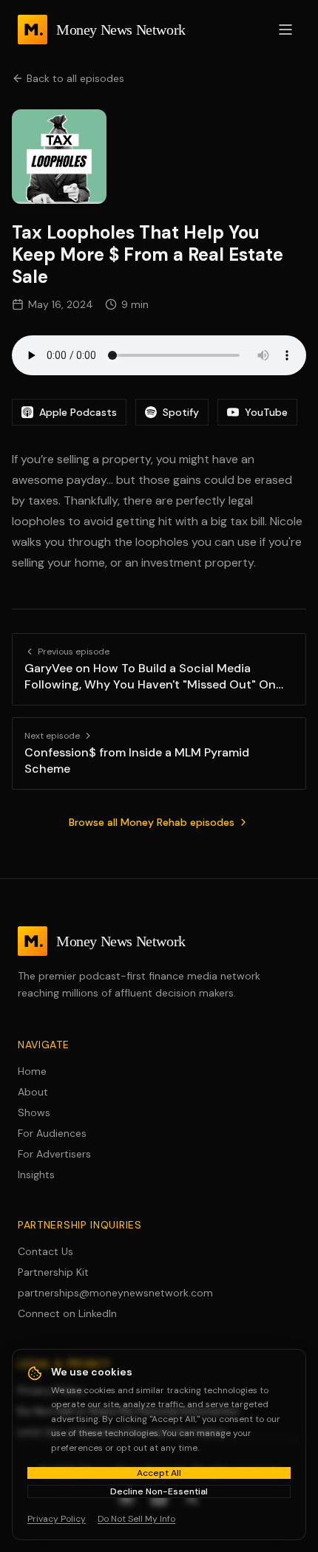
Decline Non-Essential (159, 1491)
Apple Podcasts (78, 412)
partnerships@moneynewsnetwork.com (115, 1292)
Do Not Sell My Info (136, 1519)
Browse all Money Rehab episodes (151, 822)
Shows (34, 1112)
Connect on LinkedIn (67, 1313)
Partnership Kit (53, 1272)
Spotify (181, 412)
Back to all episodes (75, 78)
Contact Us (45, 1251)
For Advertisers (54, 1153)
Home (32, 1071)
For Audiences (52, 1133)
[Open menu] (285, 29)
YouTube (266, 412)
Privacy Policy (56, 1519)
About (33, 1091)
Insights (36, 1174)
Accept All (159, 1473)
